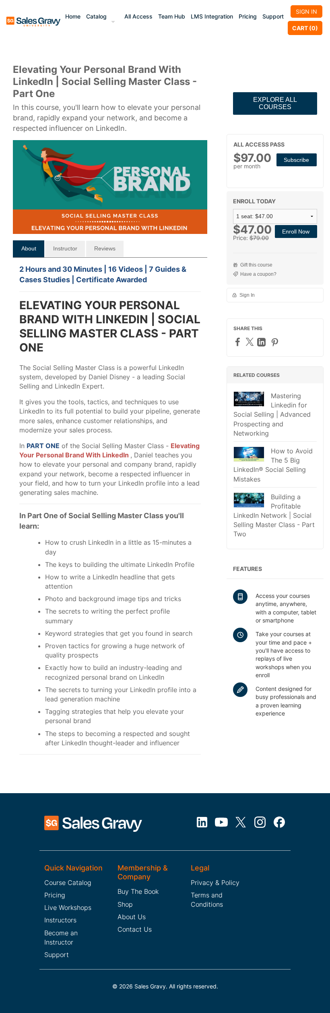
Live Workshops (67, 907)
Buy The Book (138, 891)
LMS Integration (212, 16)
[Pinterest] (275, 342)
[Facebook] (238, 341)
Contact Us (135, 929)
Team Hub (171, 16)
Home (72, 16)
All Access (138, 16)
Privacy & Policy (215, 883)
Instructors (60, 920)
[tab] (28, 248)
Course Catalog (67, 883)
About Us (132, 917)
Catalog (96, 16)
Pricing (248, 16)
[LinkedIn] (262, 342)
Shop (125, 904)
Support (273, 16)
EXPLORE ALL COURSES (275, 103)
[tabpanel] (110, 514)
